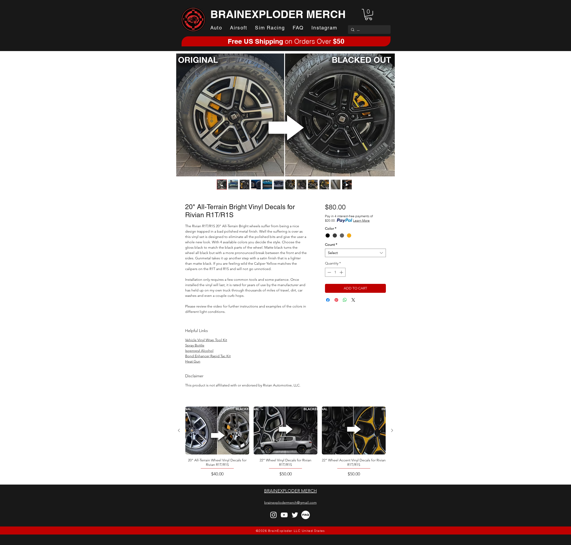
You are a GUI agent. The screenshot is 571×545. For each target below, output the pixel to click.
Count (331, 244)
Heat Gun (192, 361)
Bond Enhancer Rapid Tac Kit (208, 356)
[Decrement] (329, 272)
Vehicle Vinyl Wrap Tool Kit (206, 340)
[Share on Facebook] (328, 300)
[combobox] (355, 253)
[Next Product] (392, 430)
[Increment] (342, 272)
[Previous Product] (179, 430)
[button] (368, 14)
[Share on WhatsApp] (345, 300)
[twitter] (295, 515)
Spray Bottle (194, 345)
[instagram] (273, 515)
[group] (285, 441)
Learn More (361, 221)
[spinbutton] (335, 272)
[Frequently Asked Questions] (305, 515)
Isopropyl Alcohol (199, 351)
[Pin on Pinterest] (336, 300)
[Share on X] (353, 300)
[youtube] (284, 515)
